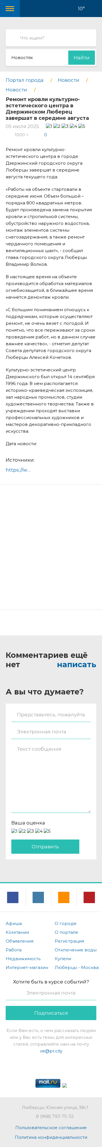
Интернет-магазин (27, 967)
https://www (20, 470)
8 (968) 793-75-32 (55, 1116)
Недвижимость (23, 958)
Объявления (19, 941)
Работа (14, 950)
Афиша (14, 923)
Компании (17, 932)
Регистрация (69, 941)
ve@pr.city (51, 1051)
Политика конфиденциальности (51, 1137)
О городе (65, 923)
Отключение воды (76, 950)
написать (76, 664)
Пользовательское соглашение (51, 1127)
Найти (82, 57)
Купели (63, 958)
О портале (66, 932)
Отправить (45, 846)
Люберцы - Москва (77, 967)
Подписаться (51, 1013)
